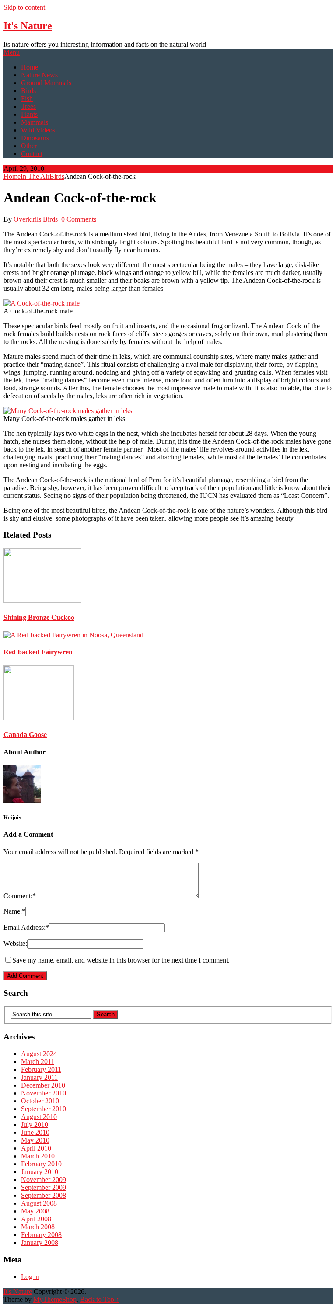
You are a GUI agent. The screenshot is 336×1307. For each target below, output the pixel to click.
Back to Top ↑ (99, 1299)
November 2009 (43, 1179)
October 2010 (40, 1101)
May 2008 (35, 1211)
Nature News (39, 75)
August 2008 (39, 1203)
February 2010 (41, 1164)
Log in (30, 1276)
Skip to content (24, 7)
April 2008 (36, 1219)
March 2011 (37, 1061)
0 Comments (78, 219)
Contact (31, 153)
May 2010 (35, 1140)
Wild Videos (38, 130)
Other (29, 145)
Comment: (20, 896)
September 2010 (43, 1108)
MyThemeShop (55, 1299)
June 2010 (35, 1132)
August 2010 (39, 1116)
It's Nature (28, 25)
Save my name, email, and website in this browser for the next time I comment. (121, 960)
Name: (14, 911)
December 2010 (43, 1085)
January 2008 (39, 1242)
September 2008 (43, 1195)
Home (29, 67)
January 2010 (39, 1171)
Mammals (34, 122)
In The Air (35, 176)
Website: (15, 943)
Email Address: (26, 927)
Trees (28, 106)
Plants (29, 114)
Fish (27, 98)
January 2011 (39, 1077)
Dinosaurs (35, 138)
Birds (28, 90)
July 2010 (34, 1124)
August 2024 (39, 1053)
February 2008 (41, 1234)
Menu (12, 52)
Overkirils (27, 219)
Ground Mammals (46, 83)
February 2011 (41, 1069)
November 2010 (43, 1093)
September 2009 (43, 1187)
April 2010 (36, 1148)
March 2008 (38, 1227)
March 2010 (38, 1156)
